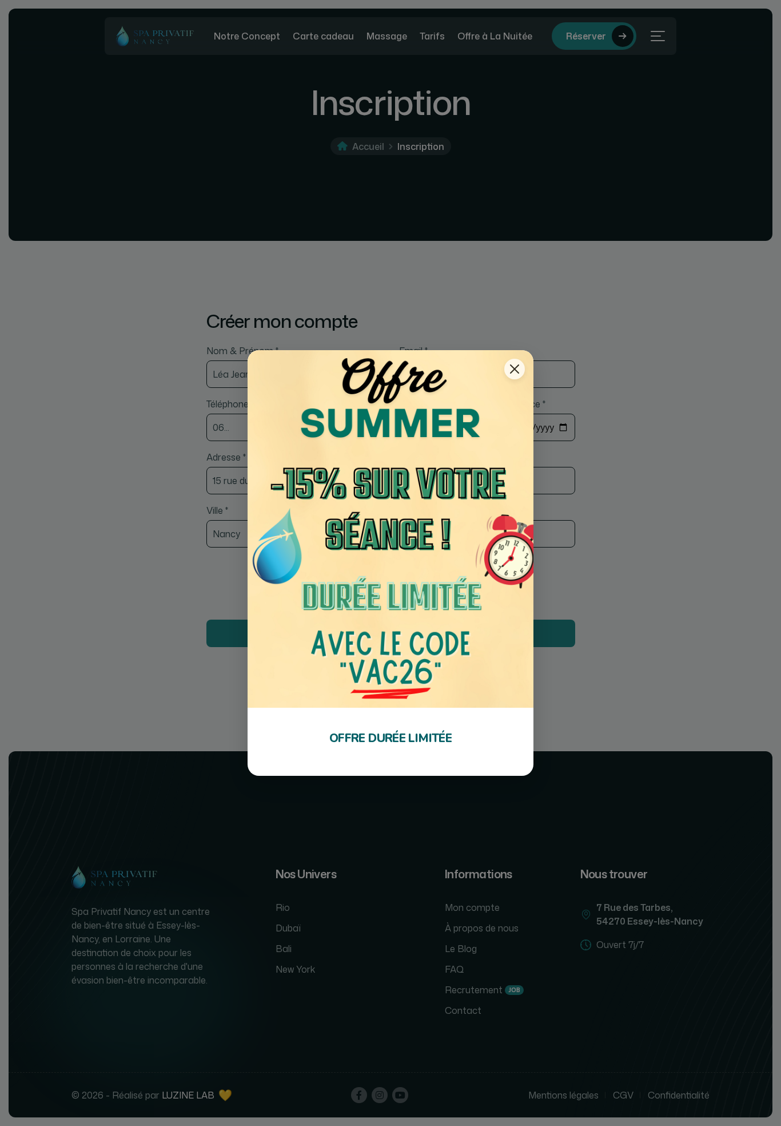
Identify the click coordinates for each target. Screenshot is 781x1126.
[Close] (514, 369)
